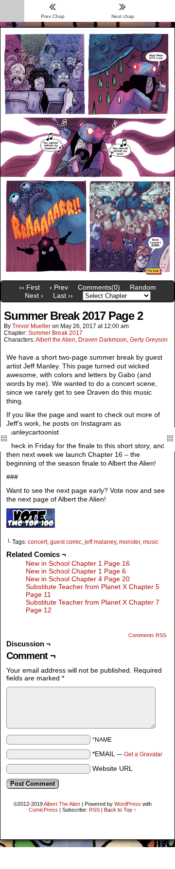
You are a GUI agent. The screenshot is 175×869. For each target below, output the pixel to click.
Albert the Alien (55, 339)
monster (129, 542)
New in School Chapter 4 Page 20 (78, 579)
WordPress (127, 804)
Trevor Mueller (31, 326)
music (150, 542)
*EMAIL (127, 754)
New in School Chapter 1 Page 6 (76, 571)
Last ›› (63, 295)
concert (37, 542)
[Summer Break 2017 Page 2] (87, 274)
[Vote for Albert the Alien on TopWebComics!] (30, 525)
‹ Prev (59, 287)
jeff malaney (100, 542)
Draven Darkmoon (102, 339)
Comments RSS (147, 635)
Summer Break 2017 (55, 333)
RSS (94, 810)
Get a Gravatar (143, 754)
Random (143, 287)
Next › (34, 295)
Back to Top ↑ (120, 810)
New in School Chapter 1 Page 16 (78, 563)
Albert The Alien (62, 804)
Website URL (112, 768)
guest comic (66, 542)
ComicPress (43, 810)
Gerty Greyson (149, 339)
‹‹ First (29, 287)
